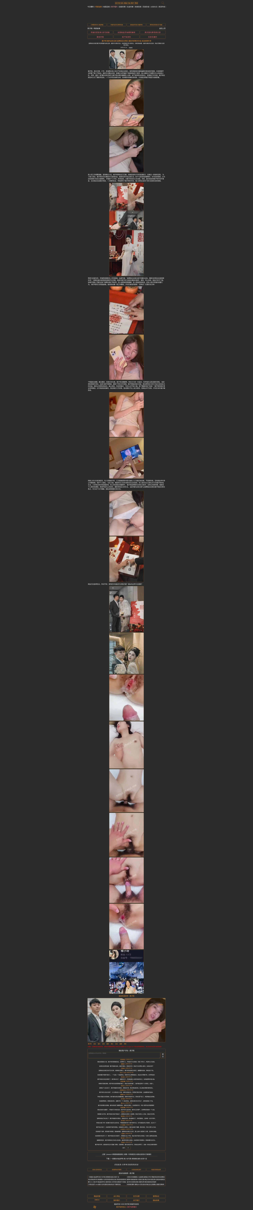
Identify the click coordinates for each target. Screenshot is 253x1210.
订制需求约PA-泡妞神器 (97, 25)
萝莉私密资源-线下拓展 (156, 25)
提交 (163, 1055)
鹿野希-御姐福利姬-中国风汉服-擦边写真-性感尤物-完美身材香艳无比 (146, 1179)
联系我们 (117, 1200)
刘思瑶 (130, 48)
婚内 (99, 1044)
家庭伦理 (122, 7)
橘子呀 (90, 1044)
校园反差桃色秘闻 (156, 1169)
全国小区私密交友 (97, 1169)
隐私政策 (156, 1200)
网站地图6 (98, 1204)
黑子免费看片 (132, 1207)
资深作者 (162, 7)
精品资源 (97, 1196)
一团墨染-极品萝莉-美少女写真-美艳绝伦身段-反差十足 (129, 1159)
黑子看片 (114, 7)
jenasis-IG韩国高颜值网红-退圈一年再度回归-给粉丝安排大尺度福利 (129, 1154)
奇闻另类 (138, 7)
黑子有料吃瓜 (121, 1207)
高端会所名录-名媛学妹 (136, 25)
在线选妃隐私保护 (136, 1169)
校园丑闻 (106, 7)
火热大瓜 (154, 7)
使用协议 (156, 1196)
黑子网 (89, 28)
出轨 (94, 1044)
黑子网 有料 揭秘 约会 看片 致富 (126, 3)
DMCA (97, 1200)
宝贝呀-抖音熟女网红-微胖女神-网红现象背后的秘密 (141, 1182)
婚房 (108, 1044)
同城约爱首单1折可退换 (100, 32)
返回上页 (162, 28)
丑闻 (103, 1044)
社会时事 (130, 7)
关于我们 (136, 1200)
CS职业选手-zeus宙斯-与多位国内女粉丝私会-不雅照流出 (104, 1184)
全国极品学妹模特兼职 (126, 32)
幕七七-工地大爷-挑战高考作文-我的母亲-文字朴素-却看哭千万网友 (107, 1182)
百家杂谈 (146, 7)
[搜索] (163, 2)
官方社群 (136, 1196)
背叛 (125, 1044)
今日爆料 (90, 7)
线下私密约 (126, 37)
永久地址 (117, 1196)
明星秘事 (98, 7)
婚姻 (121, 1044)
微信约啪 (100, 37)
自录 (116, 1044)
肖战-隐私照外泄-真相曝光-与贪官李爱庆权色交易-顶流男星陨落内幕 (107, 1179)
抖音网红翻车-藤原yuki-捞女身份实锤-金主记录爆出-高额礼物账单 (145, 1184)
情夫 (112, 1044)
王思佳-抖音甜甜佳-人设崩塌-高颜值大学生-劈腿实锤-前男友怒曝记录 (146, 1177)
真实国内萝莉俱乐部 (153, 32)
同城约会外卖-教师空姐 (117, 25)
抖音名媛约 (152, 37)
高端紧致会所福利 (116, 1169)
